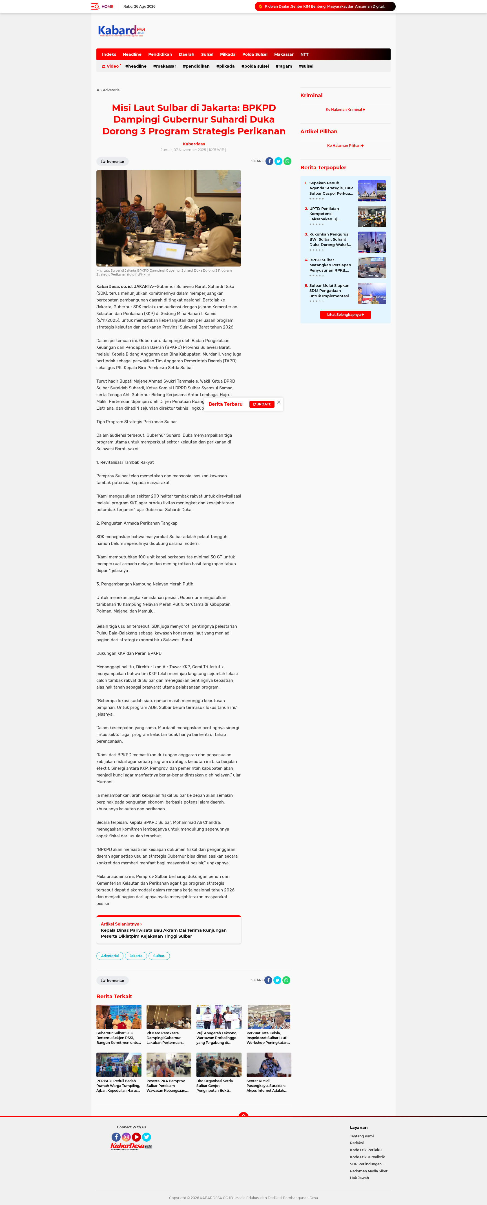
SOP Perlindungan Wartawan (370, 1164)
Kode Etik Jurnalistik (367, 1157)
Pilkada (228, 54)
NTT (304, 54)
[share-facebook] (269, 161)
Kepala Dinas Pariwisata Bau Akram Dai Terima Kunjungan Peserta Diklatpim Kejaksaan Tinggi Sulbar (164, 933)
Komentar (115, 161)
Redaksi (357, 1143)
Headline (132, 54)
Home (107, 6)
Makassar (284, 54)
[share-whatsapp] (287, 161)
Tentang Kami (362, 1136)
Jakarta (136, 956)
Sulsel (207, 54)
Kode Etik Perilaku (366, 1150)
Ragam (285, 66)
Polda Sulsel (254, 54)
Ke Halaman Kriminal (344, 109)
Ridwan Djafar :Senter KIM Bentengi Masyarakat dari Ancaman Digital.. (325, 6)
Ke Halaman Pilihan (344, 145)
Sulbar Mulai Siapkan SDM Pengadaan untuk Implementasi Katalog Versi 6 (329, 290)
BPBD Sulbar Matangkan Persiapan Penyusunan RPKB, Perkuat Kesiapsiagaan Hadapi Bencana (331, 265)
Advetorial (110, 956)
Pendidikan (160, 54)
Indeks (109, 54)
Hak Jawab (359, 1178)
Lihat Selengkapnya (344, 314)
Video (113, 66)
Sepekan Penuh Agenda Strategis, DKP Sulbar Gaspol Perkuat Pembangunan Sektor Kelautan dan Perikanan (331, 188)
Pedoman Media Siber (369, 1171)
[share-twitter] (278, 161)
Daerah (186, 54)
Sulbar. (159, 956)
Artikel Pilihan (318, 131)
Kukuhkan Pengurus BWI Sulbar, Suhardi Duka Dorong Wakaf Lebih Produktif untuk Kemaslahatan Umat (330, 239)
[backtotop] (243, 1117)
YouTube (140, 1144)
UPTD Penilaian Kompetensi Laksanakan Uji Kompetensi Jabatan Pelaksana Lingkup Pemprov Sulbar (329, 213)
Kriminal (311, 95)
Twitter (149, 1144)
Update (263, 404)
